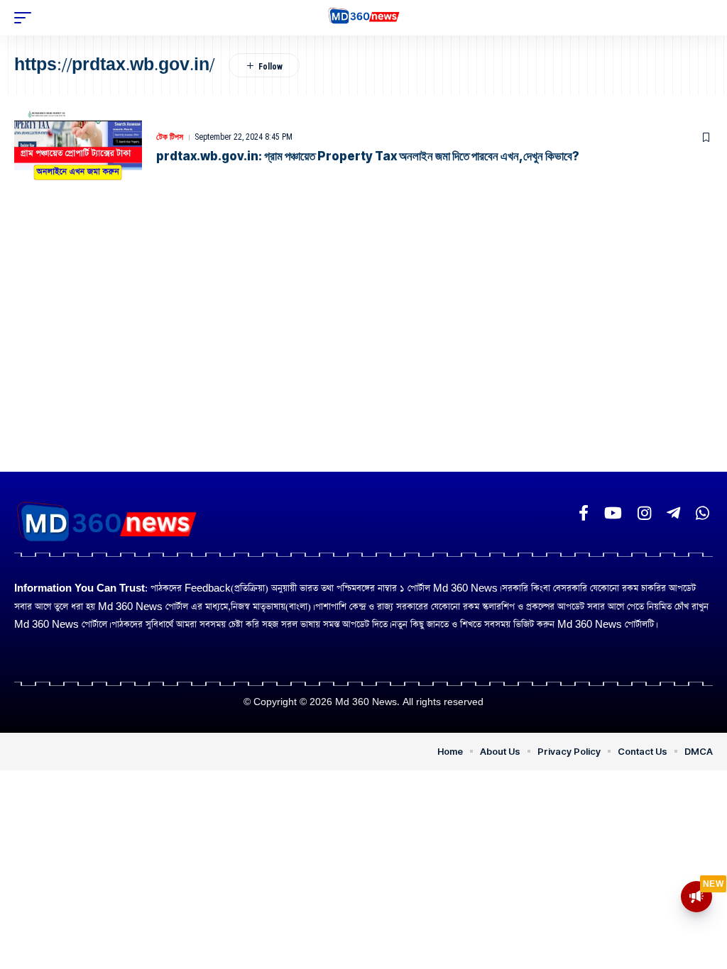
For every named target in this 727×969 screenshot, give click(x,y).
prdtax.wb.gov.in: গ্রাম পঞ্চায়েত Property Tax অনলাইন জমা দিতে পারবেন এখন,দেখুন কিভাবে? (367, 156)
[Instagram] (644, 513)
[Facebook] (583, 513)
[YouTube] (613, 513)
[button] (26, 17)
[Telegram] (673, 513)
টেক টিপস (169, 137)
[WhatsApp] (702, 513)
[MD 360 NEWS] (363, 18)
